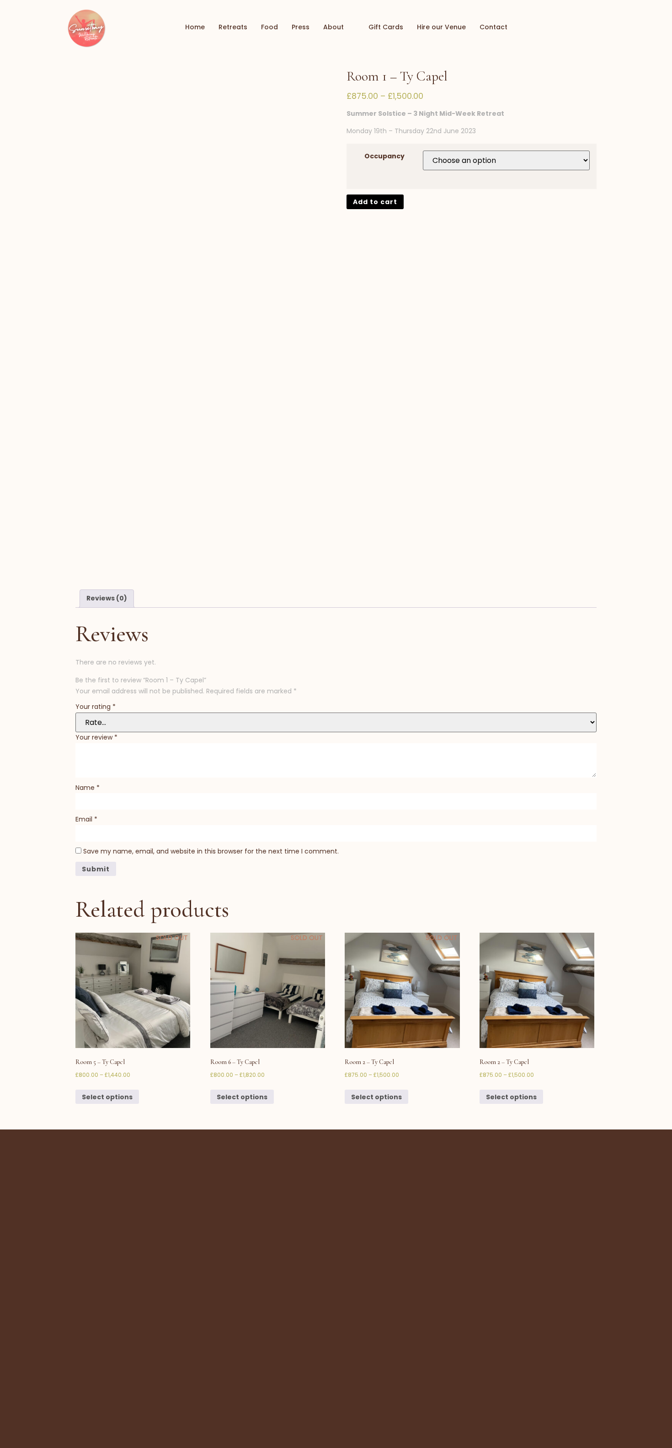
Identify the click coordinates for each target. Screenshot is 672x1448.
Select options (107, 1097)
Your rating (95, 706)
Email (86, 819)
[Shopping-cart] (573, 27)
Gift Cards (385, 27)
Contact (493, 27)
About (333, 27)
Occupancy (384, 156)
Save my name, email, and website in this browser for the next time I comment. (211, 851)
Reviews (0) (106, 598)
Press (300, 27)
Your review (96, 737)
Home (195, 27)
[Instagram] (606, 27)
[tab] (107, 598)
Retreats (233, 27)
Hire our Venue (441, 27)
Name (87, 787)
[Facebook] (590, 27)
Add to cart (375, 201)
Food (269, 27)
